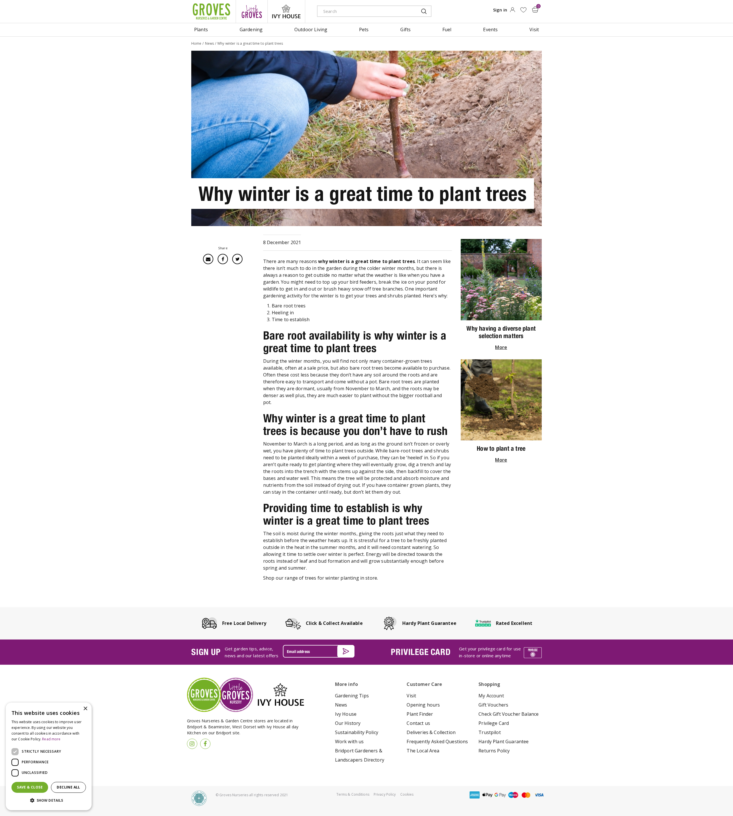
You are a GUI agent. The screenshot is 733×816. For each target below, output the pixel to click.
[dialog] (49, 756)
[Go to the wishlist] (523, 10)
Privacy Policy (385, 794)
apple (487, 795)
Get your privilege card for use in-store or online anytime (490, 652)
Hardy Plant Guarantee (503, 741)
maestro (513, 795)
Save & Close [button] (30, 787)
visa (539, 795)
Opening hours (423, 705)
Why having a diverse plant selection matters (501, 332)
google (500, 795)
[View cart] (535, 9)
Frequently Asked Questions (437, 741)
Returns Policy (494, 751)
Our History (348, 723)
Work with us (349, 741)
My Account (491, 696)
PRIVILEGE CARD (420, 652)
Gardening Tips (352, 696)
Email (208, 259)
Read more (51, 739)
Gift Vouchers (493, 705)
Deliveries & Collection (431, 732)
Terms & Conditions (352, 794)
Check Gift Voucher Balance (508, 714)
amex (474, 795)
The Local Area (423, 751)
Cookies (407, 794)
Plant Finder (420, 714)
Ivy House (345, 714)
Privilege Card (493, 723)
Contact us (418, 723)
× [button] (85, 709)
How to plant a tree (501, 448)
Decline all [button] (68, 787)
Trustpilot (489, 732)
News (341, 705)
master (526, 795)
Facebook (223, 259)
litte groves (251, 11)
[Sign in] (512, 11)
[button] (48, 801)
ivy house (286, 11)
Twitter (237, 259)
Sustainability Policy (356, 732)
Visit (411, 696)
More (501, 347)
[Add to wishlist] (523, 10)
